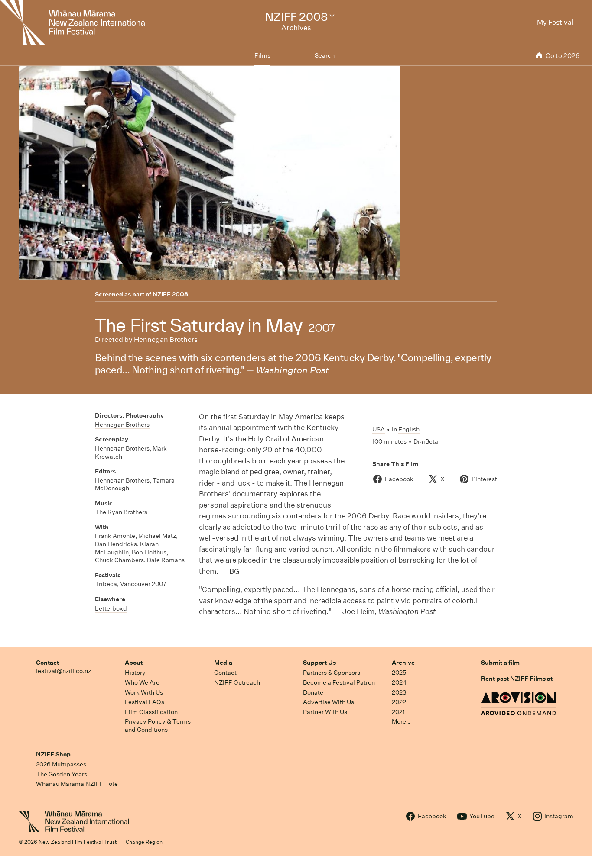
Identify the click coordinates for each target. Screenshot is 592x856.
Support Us (319, 662)
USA (378, 429)
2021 (398, 712)
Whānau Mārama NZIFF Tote (77, 784)
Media (223, 662)
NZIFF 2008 (170, 294)
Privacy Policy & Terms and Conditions (158, 726)
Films (262, 55)
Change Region (144, 842)
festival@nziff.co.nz (63, 671)
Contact (47, 662)
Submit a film (500, 662)
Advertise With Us (328, 702)
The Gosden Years (61, 774)
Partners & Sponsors (331, 672)
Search (325, 55)
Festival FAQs (144, 702)
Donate (313, 692)
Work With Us (144, 692)
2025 (399, 672)
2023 (399, 692)
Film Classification (151, 712)
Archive (403, 662)
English (409, 429)
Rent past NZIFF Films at (517, 678)
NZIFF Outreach (237, 682)
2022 (399, 702)
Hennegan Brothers (166, 339)
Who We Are (142, 682)
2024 (399, 682)
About (134, 662)
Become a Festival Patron (339, 682)
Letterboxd (111, 608)
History (135, 672)
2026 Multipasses (61, 764)
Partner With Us (325, 712)
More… (401, 721)
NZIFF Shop (53, 754)
